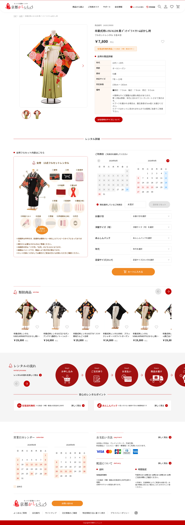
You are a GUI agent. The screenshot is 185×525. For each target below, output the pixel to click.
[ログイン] (165, 6)
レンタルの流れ (138, 7)
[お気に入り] (172, 6)
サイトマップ (50, 513)
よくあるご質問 (20, 513)
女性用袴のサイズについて (108, 119)
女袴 (20, 16)
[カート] (178, 6)
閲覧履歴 (152, 7)
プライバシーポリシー (119, 513)
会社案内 (36, 513)
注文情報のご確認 (69, 513)
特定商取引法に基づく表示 (93, 513)
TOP (15, 16)
